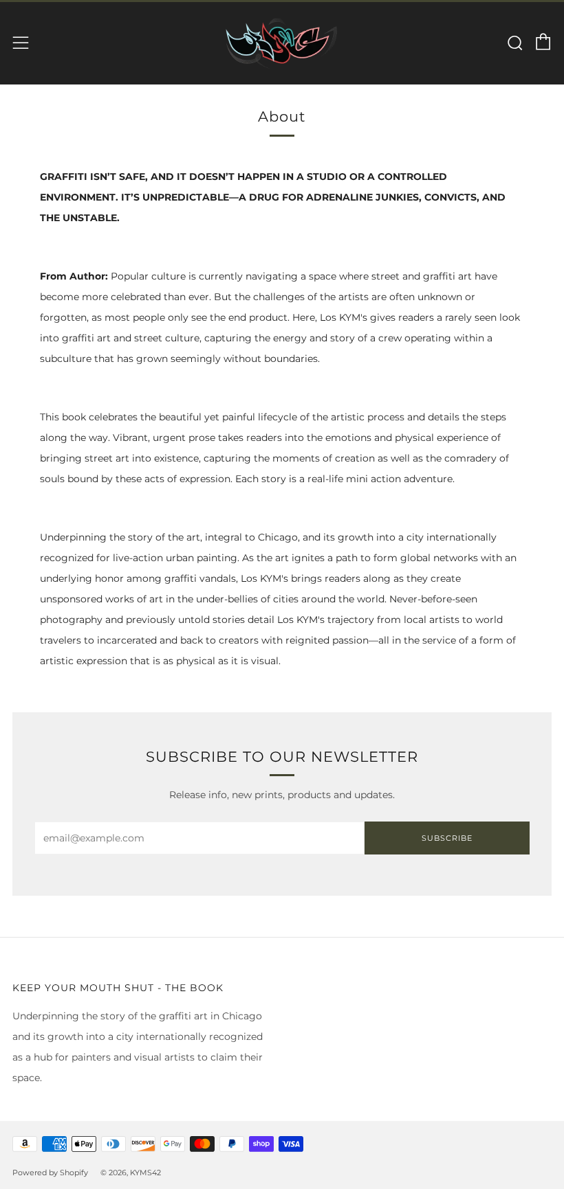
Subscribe (447, 838)
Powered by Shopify (50, 1172)
